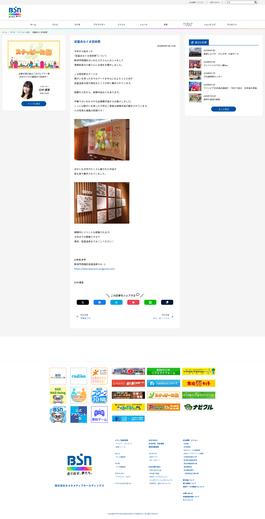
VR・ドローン (155, 460)
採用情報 (187, 447)
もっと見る (223, 109)
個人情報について (189, 483)
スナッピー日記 (23, 32)
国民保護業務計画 (190, 463)
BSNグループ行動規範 (192, 450)
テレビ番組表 (121, 457)
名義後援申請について (191, 496)
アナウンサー (99, 24)
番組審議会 (188, 467)
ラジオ (77, 24)
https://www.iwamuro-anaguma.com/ (94, 268)
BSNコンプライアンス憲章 (193, 453)
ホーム (33, 24)
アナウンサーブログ (123, 476)
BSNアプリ (154, 457)
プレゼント (232, 24)
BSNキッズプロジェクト (159, 476)
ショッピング (210, 24)
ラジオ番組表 (121, 467)
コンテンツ (153, 453)
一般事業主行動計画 (191, 473)
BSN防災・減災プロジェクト (160, 483)
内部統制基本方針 (190, 457)
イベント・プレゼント (124, 443)
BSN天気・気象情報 (156, 443)
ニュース (143, 24)
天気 (166, 24)
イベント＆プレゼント (123, 483)
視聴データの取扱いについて (193, 486)
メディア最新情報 (121, 440)
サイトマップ (188, 500)
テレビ (55, 24)
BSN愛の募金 (154, 473)
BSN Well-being (155, 470)
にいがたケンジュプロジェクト (161, 480)
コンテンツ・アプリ (188, 24)
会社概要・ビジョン (196, 2)
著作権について (188, 480)
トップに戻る (34, 103)
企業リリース (120, 447)
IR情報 (186, 443)
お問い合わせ (215, 2)
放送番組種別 (189, 470)
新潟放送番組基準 (190, 460)
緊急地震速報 (154, 447)
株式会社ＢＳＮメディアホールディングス (79, 485)
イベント (121, 24)
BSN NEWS (153, 440)
